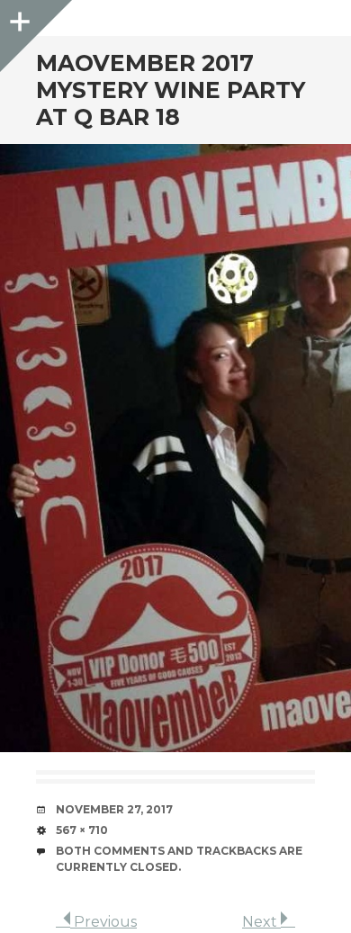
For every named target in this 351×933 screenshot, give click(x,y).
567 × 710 (82, 830)
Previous (103, 921)
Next (261, 921)
